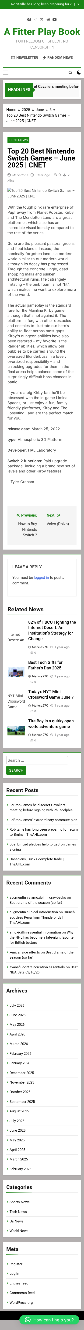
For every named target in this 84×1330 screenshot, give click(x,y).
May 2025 (17, 1140)
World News (19, 1231)
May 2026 (17, 1024)
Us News (17, 1221)
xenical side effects (25, 952)
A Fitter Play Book (42, 31)
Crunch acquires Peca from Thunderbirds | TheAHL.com (42, 917)
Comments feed (22, 1293)
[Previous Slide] (71, 4)
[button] (49, 1319)
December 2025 (22, 1073)
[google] (48, 20)
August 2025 (19, 1111)
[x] (41, 20)
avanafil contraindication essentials (37, 967)
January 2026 (20, 1063)
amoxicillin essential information (35, 932)
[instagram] (35, 20)
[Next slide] (78, 4)
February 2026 (20, 1054)
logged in (41, 577)
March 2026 (19, 1044)
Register (16, 1264)
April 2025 (17, 1150)
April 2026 (17, 1034)
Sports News (20, 1202)
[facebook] (29, 20)
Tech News (18, 140)
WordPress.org (21, 1303)
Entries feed (19, 1283)
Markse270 (20, 175)
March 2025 (19, 1159)
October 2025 (20, 1092)
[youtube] (54, 20)
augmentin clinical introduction (34, 912)
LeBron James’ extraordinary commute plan (43, 820)
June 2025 (17, 1130)
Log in (14, 1273)
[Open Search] (70, 73)
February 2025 (20, 1169)
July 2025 (17, 1121)
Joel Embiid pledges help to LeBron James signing (41, 5)
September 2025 (22, 1102)
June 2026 (17, 1015)
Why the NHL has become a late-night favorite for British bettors (42, 937)
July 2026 (17, 1005)
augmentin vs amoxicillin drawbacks (38, 897)
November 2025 (22, 1082)
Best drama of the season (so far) (36, 903)
